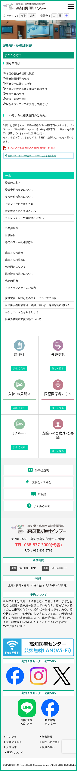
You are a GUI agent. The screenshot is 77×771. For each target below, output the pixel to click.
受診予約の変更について (19, 189)
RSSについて (15, 752)
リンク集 (11, 736)
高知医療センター (24, 6)
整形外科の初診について (19, 196)
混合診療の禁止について (19, 273)
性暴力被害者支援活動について (23, 319)
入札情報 (11, 747)
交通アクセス (14, 742)
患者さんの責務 (14, 252)
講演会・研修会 (41, 482)
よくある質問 (42, 506)
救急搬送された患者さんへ (20, 210)
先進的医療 (11, 280)
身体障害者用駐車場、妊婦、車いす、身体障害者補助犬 (37, 305)
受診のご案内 (13, 182)
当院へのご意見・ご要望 (56, 742)
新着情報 (47, 736)
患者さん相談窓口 (15, 259)
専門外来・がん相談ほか (19, 242)
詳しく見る (19, 368)
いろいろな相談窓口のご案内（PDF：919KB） (33, 148)
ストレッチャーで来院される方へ (24, 218)
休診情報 (10, 235)
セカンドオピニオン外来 (19, 203)
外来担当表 (11, 228)
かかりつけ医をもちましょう (21, 312)
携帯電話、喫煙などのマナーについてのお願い (32, 298)
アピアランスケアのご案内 (20, 287)
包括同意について (15, 266)
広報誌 (42, 494)
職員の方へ (48, 747)
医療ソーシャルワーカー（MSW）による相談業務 (32, 155)
